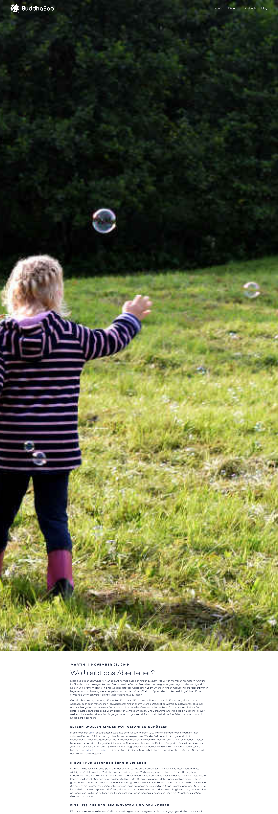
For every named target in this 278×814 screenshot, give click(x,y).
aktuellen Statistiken (96, 750)
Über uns (217, 8)
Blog (264, 8)
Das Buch (250, 8)
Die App (233, 8)
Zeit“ (92, 732)
